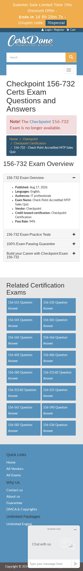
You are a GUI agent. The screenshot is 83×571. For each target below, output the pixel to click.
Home (14, 139)
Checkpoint (40, 122)
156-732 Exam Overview (25, 178)
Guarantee (14, 503)
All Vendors (14, 469)
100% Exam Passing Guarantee (31, 244)
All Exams (13, 475)
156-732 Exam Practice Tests (29, 234)
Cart (72, 30)
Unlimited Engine (19, 524)
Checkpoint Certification (30, 143)
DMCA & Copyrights (21, 509)
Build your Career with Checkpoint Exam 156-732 (37, 255)
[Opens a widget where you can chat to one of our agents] (54, 547)
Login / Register (54, 30)
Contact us (14, 490)
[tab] (41, 178)
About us (13, 496)
